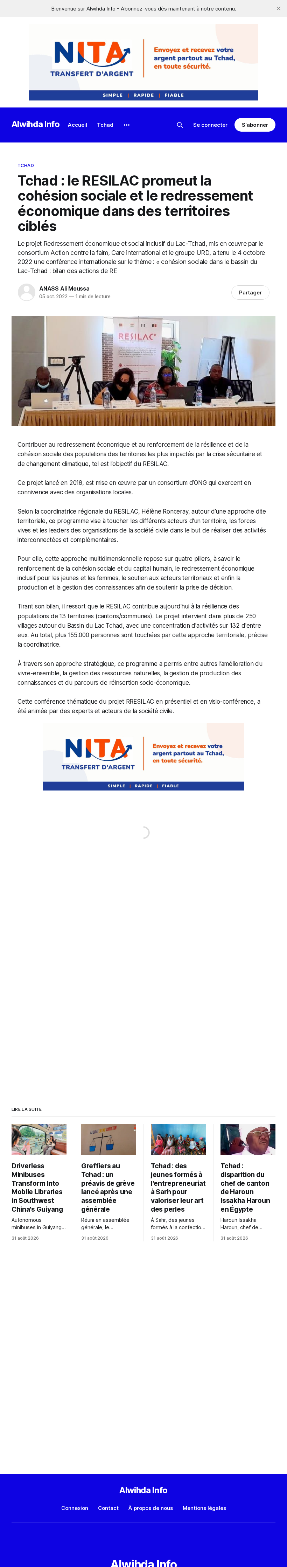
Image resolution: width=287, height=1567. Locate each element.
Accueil (77, 124)
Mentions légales (204, 1508)
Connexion (74, 1508)
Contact (108, 1508)
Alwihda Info (36, 124)
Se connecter (210, 124)
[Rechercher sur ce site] (180, 125)
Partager (250, 292)
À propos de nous (150, 1508)
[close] (278, 8)
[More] (126, 125)
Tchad (105, 124)
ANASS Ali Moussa (64, 288)
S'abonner (255, 124)
